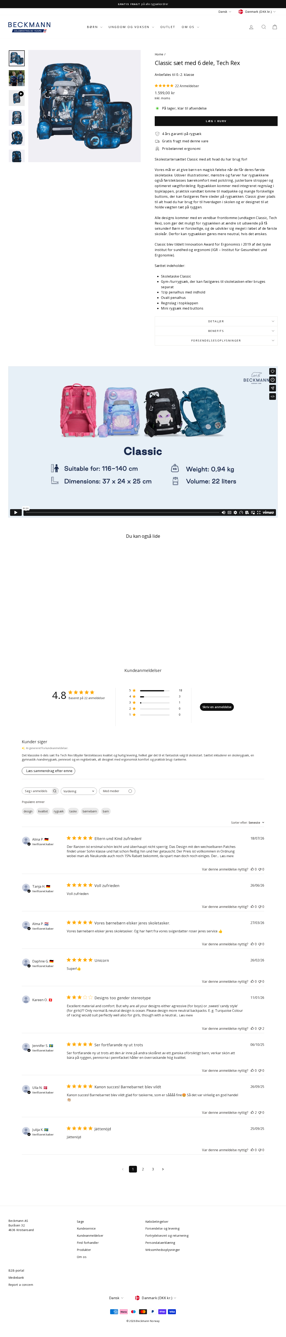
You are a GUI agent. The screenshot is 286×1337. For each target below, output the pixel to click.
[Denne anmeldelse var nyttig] (252, 1112)
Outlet (167, 27)
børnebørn (90, 811)
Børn (93, 27)
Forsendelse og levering (162, 1228)
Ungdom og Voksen (130, 27)
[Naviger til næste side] (163, 1169)
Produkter (84, 1250)
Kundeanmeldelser (90, 1236)
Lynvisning (40, 609)
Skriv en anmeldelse (216, 707)
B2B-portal (16, 1270)
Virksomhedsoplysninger (162, 1250)
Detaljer (216, 321)
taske (73, 811)
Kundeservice (86, 1228)
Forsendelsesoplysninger (216, 340)
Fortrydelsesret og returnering (166, 1236)
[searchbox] (36, 791)
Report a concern (20, 1285)
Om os (189, 27)
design (28, 811)
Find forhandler (88, 1243)
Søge (80, 1222)
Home (159, 54)
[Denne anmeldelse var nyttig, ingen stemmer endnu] (252, 869)
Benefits (216, 331)
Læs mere (227, 856)
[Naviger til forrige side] (123, 1169)
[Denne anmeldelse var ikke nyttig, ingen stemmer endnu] (259, 869)
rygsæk (59, 811)
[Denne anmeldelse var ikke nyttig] (259, 1028)
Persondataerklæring (160, 1243)
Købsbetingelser (156, 1222)
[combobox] (79, 791)
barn (106, 811)
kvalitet (43, 811)
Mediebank (16, 1278)
